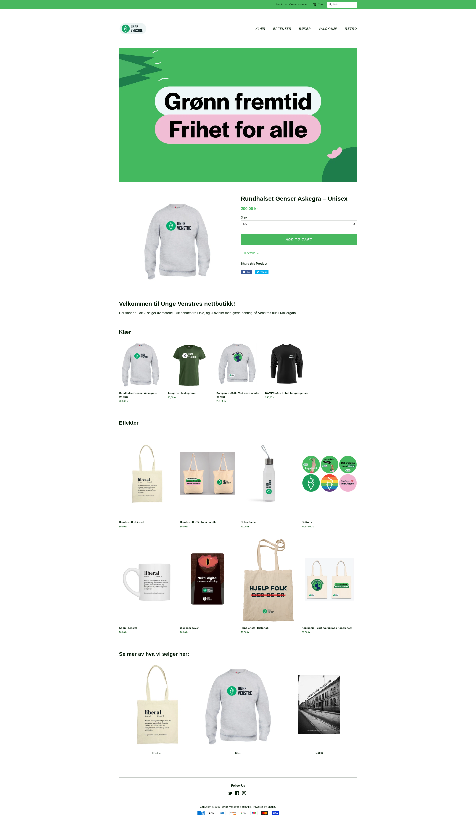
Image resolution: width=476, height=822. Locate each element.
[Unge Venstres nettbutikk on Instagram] (244, 794)
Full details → (250, 253)
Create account (298, 4)
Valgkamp (328, 28)
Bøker (305, 28)
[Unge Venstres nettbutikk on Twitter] (230, 794)
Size (244, 217)
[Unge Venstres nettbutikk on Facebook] (237, 794)
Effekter (282, 28)
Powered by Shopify (264, 806)
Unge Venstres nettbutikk (236, 806)
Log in (279, 4)
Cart (320, 4)
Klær (260, 28)
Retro (351, 28)
